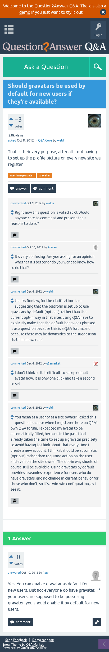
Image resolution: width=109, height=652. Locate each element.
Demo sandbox (43, 640)
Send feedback (16, 640)
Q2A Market (35, 644)
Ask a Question (46, 66)
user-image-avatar (22, 175)
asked (12, 140)
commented (18, 203)
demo (24, 12)
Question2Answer (34, 648)
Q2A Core (45, 140)
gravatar (44, 175)
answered (14, 572)
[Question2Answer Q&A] (54, 45)
